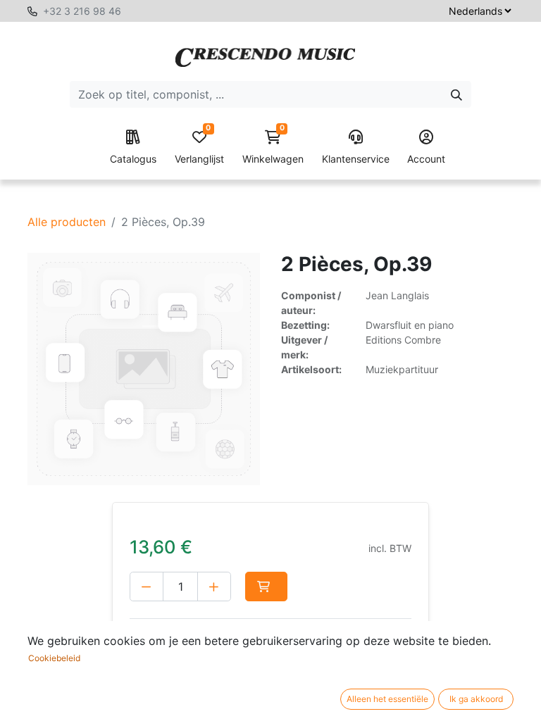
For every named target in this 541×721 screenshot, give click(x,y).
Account (426, 159)
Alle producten (66, 222)
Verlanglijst (199, 147)
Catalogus (133, 159)
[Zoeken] (456, 94)
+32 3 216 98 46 (82, 11)
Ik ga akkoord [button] (476, 699)
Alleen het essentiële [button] (387, 699)
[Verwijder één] (146, 586)
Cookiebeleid (54, 658)
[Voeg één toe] (214, 586)
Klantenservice (356, 159)
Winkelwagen (273, 147)
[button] (266, 586)
